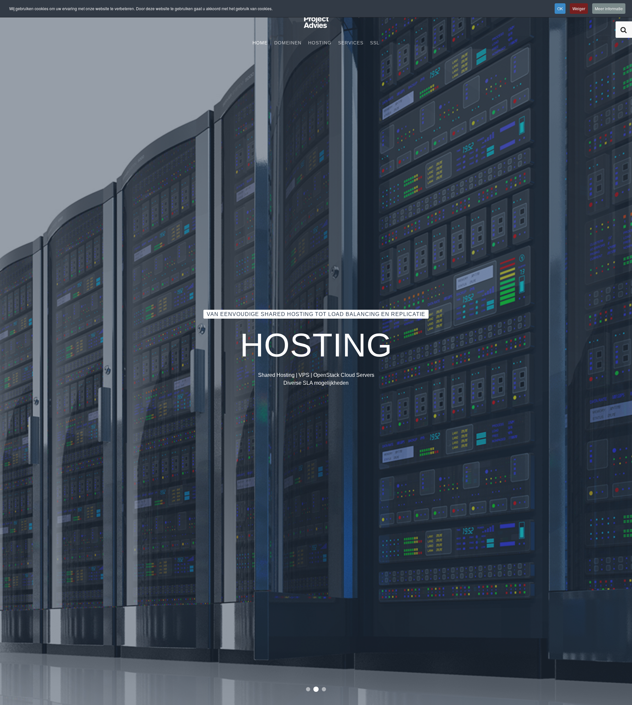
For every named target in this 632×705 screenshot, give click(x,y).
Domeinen (288, 42)
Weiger (578, 8)
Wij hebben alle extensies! (324, 689)
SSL (375, 42)
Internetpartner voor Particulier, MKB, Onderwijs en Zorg (308, 689)
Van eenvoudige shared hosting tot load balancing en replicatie (316, 689)
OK (560, 8)
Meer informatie (609, 8)
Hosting (319, 42)
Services (350, 42)
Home (260, 42)
